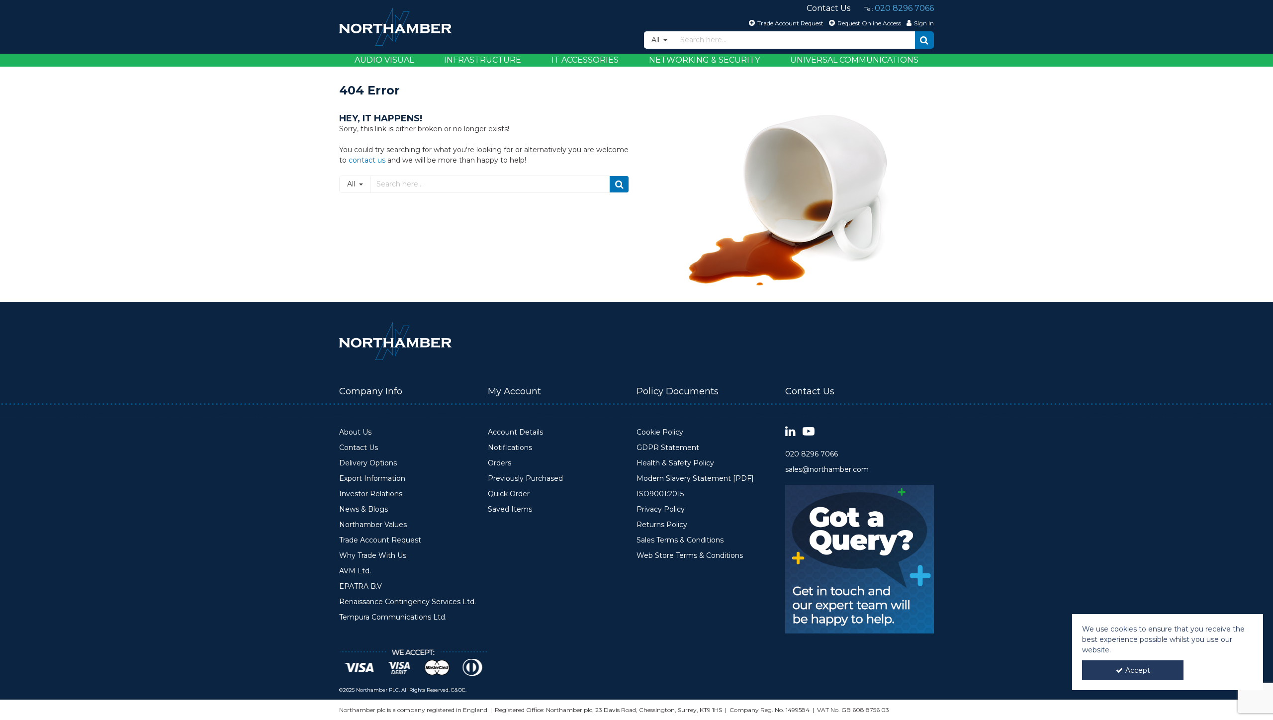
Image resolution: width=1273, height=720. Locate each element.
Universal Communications (854, 60)
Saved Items (510, 509)
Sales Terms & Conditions (680, 540)
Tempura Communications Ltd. (393, 617)
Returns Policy (661, 525)
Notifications (510, 448)
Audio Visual (384, 60)
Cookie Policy (659, 432)
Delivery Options (368, 463)
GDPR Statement (667, 448)
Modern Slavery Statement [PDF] (695, 478)
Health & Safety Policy (675, 463)
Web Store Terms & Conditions (689, 555)
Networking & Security (704, 60)
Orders (499, 463)
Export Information (372, 478)
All (656, 39)
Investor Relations (370, 494)
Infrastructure (482, 60)
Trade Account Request (380, 540)
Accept (1137, 670)
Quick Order (509, 494)
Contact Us (358, 448)
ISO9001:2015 (660, 494)
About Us (355, 432)
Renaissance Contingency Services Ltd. (407, 602)
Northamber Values (373, 525)
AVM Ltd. (355, 571)
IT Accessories (585, 60)
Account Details (515, 432)
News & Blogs (363, 509)
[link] (790, 432)
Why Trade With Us (372, 555)
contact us (367, 160)
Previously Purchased (525, 478)
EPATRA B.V (360, 586)
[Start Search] (924, 40)
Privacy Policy (660, 509)
